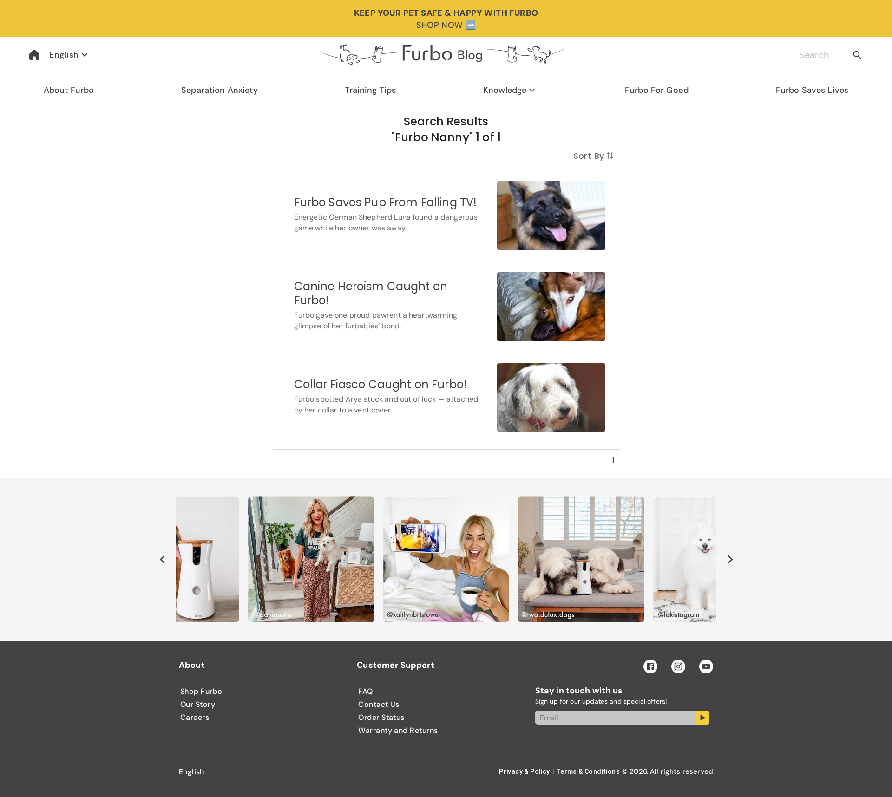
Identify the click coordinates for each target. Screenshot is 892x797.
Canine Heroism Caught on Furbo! (371, 293)
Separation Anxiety (219, 90)
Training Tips (370, 90)
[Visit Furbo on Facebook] (650, 666)
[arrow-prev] (162, 559)
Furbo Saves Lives (812, 90)
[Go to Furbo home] (34, 55)
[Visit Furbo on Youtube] (706, 666)
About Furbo (69, 90)
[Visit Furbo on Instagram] (678, 666)
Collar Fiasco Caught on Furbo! (380, 384)
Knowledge (504, 90)
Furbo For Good (657, 90)
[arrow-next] (730, 559)
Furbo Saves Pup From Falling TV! (385, 202)
